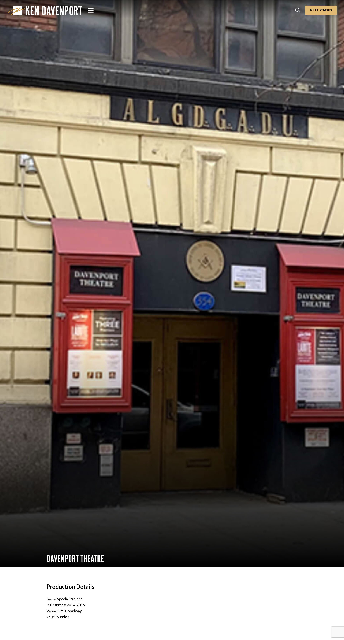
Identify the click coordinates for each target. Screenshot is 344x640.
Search (298, 10)
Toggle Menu (90, 10)
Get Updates (321, 10)
